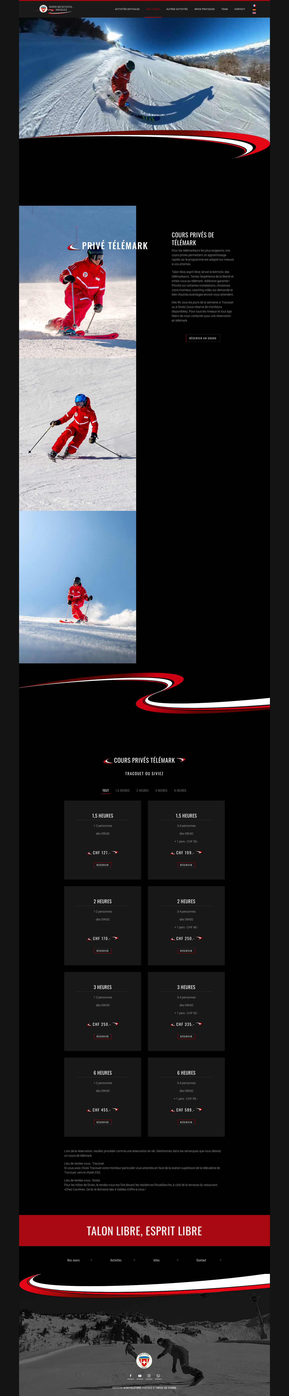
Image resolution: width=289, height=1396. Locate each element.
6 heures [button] (180, 790)
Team (224, 9)
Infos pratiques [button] (205, 9)
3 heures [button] (161, 790)
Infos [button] (157, 1260)
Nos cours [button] (153, 9)
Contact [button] (201, 1260)
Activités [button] (116, 1260)
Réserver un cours (203, 338)
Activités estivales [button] (127, 9)
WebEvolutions (132, 1387)
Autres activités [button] (177, 9)
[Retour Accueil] (52, 9)
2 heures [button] (142, 790)
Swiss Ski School (166, 1387)
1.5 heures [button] (123, 790)
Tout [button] (106, 790)
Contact (239, 9)
